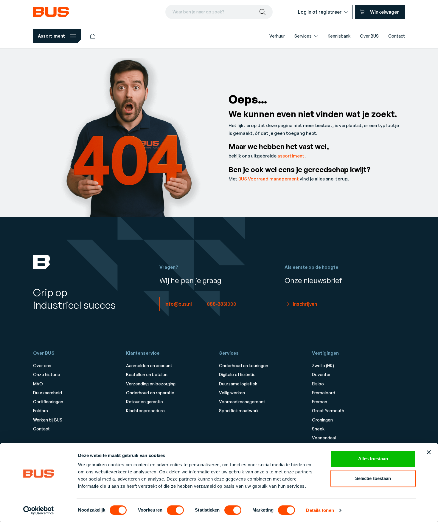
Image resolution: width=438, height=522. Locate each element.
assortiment (291, 156)
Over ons (42, 365)
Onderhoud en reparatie (150, 392)
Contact (41, 428)
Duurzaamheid (47, 392)
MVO (38, 383)
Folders (40, 410)
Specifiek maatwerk (239, 410)
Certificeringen (48, 401)
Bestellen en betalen (146, 374)
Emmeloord (323, 392)
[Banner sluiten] (429, 452)
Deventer (321, 374)
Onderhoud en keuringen (243, 365)
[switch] (175, 510)
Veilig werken (232, 392)
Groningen (322, 419)
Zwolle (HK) (323, 365)
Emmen (319, 401)
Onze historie (46, 374)
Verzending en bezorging (150, 383)
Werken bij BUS (47, 419)
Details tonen (320, 510)
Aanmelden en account (149, 365)
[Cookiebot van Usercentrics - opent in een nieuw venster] (39, 510)
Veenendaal (324, 437)
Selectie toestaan (373, 478)
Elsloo (318, 383)
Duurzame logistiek (238, 383)
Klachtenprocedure (145, 410)
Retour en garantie (144, 401)
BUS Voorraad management (268, 179)
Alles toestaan (373, 458)
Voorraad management (242, 401)
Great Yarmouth (328, 410)
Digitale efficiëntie (237, 374)
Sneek (318, 428)
